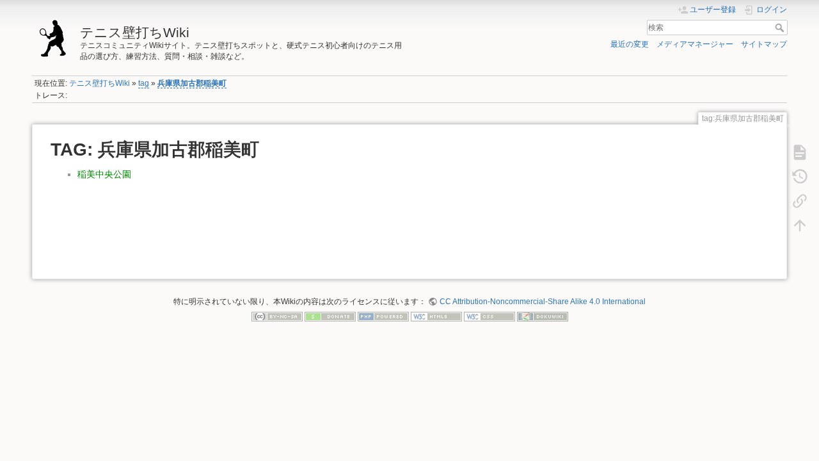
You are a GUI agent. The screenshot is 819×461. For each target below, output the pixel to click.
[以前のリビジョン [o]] (800, 176)
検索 (781, 27)
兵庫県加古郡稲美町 (192, 83)
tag (143, 83)
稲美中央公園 (104, 174)
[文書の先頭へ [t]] (800, 225)
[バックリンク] (800, 200)
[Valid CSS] (489, 316)
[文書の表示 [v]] (800, 152)
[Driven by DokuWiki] (542, 316)
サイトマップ (764, 44)
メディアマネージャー (694, 44)
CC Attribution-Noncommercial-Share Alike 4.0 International (542, 301)
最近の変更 (629, 44)
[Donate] (330, 316)
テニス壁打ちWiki (99, 83)
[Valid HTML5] (436, 316)
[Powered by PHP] (383, 316)
